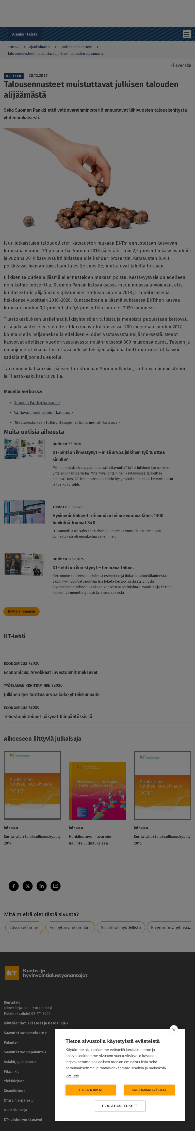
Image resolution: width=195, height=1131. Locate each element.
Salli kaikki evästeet (149, 1089)
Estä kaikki (90, 1090)
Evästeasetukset (120, 1106)
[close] (174, 1029)
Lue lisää (72, 1075)
